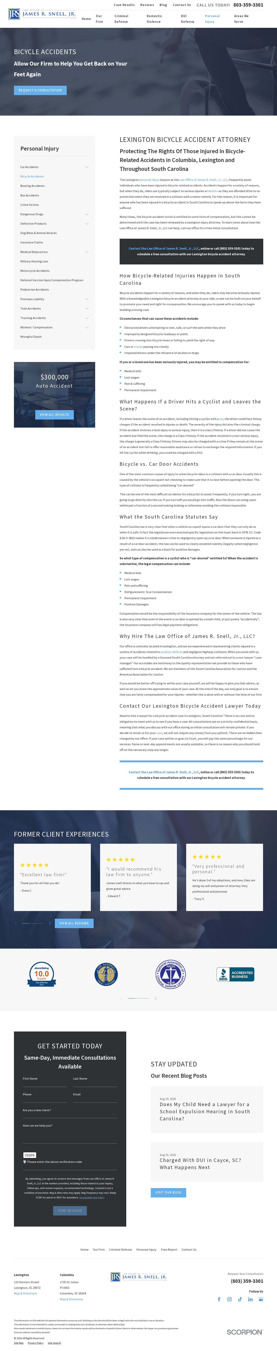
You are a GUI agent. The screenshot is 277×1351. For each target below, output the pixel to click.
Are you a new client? (37, 1110)
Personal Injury (146, 1250)
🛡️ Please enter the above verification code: (52, 1162)
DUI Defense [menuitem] (188, 19)
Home (84, 1250)
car (221, 419)
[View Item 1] (25, 923)
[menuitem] (51, 167)
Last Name (80, 1078)
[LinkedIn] (250, 1299)
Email (77, 1094)
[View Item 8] (145, 998)
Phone (27, 1094)
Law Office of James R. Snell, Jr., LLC (203, 180)
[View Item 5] (138, 998)
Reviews (147, 5)
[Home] (42, 14)
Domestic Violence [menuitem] (154, 19)
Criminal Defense (120, 1250)
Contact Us (182, 5)
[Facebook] (219, 1299)
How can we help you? (37, 1125)
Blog (163, 5)
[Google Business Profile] (261, 1299)
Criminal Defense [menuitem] (121, 19)
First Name (30, 1078)
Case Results (124, 5)
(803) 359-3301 (247, 1281)
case (159, 733)
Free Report (169, 1250)
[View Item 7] (39, 923)
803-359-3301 (248, 5)
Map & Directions (25, 1293)
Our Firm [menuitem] (99, 19)
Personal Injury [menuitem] (212, 19)
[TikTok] (240, 1299)
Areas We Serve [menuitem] (241, 19)
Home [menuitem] (86, 19)
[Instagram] (229, 1299)
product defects (172, 652)
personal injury (149, 180)
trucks (138, 347)
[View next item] (71, 402)
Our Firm (99, 1250)
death (212, 191)
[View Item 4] (32, 923)
